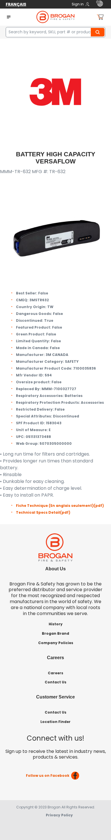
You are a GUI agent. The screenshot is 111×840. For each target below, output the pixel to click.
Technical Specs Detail (43, 512)
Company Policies (55, 642)
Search (98, 32)
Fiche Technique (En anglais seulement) (60, 505)
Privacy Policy (59, 815)
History (56, 624)
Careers (55, 673)
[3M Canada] (55, 91)
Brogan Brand (55, 633)
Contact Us (55, 682)
